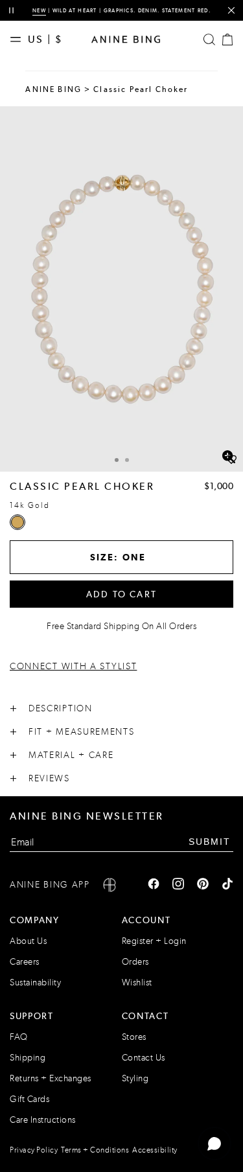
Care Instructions (43, 1119)
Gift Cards (29, 1099)
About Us (28, 941)
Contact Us (143, 1057)
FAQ (19, 1036)
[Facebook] (153, 885)
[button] (121, 289)
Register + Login (154, 941)
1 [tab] (117, 460)
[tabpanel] (121, 289)
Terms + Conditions (95, 1150)
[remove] (231, 10)
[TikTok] (227, 885)
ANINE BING (53, 89)
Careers (25, 961)
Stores (134, 1036)
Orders (135, 961)
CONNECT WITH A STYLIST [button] (73, 666)
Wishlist (137, 982)
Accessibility (155, 1150)
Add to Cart (121, 594)
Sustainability (35, 982)
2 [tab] (127, 460)
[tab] (116, 458)
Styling (135, 1078)
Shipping (27, 1057)
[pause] (11, 10)
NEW (39, 10)
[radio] (17, 522)
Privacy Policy (34, 1150)
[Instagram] (178, 885)
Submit (210, 841)
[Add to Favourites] (231, 460)
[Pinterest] (203, 885)
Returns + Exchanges (50, 1078)
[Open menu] (19, 39)
